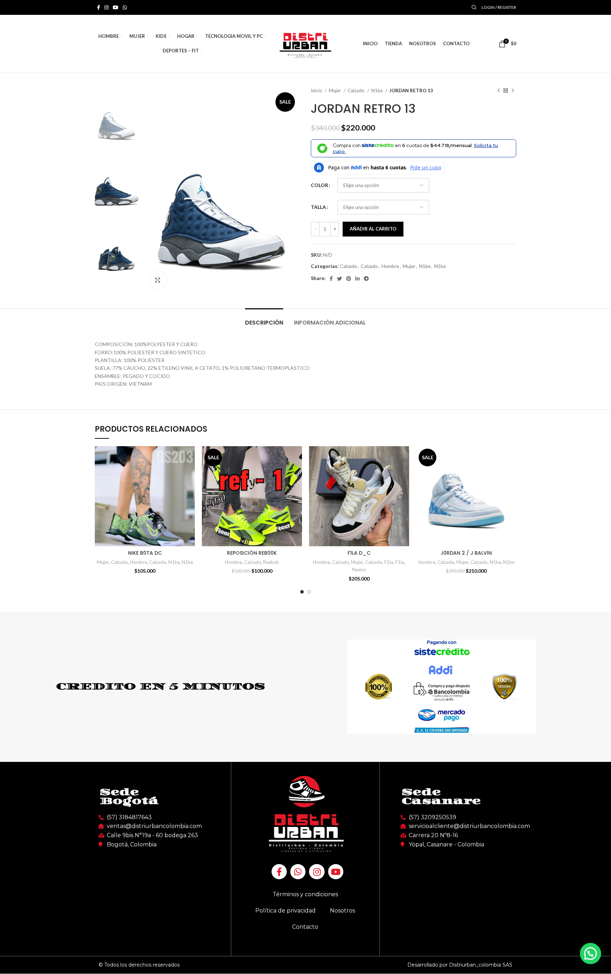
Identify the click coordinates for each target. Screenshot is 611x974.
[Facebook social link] (98, 7)
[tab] (264, 319)
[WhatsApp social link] (125, 7)
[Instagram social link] (106, 7)
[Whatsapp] (298, 871)
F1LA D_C (359, 552)
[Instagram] (316, 871)
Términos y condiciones (305, 894)
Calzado (357, 90)
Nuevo (359, 569)
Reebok (271, 562)
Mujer (335, 90)
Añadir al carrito (373, 229)
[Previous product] (498, 90)
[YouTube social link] (116, 7)
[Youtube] (335, 871)
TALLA (318, 207)
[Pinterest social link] (348, 278)
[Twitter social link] (339, 278)
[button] (590, 953)
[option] (116, 117)
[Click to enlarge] (158, 280)
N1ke (377, 90)
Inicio (317, 90)
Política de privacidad (285, 910)
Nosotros (342, 910)
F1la (388, 562)
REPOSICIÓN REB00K (252, 552)
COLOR (319, 185)
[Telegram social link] (366, 278)
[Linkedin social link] (357, 278)
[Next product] (512, 90)
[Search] (473, 7)
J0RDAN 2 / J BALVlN (466, 552)
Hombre (390, 266)
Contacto (305, 926)
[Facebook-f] (279, 871)
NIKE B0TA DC (145, 552)
